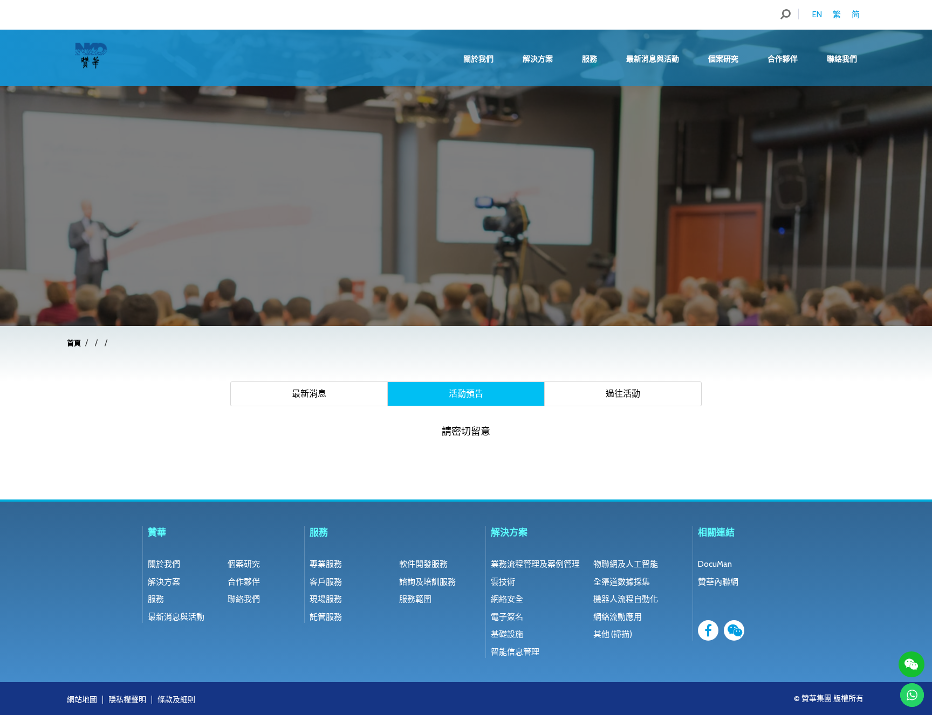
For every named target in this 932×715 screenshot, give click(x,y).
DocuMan (715, 564)
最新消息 (309, 393)
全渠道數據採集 (621, 582)
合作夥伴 (782, 59)
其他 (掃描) (612, 634)
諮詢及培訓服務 (427, 582)
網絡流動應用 (617, 617)
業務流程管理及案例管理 (535, 564)
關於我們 (478, 59)
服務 (589, 59)
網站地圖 (82, 699)
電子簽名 (507, 617)
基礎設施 (507, 634)
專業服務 (326, 564)
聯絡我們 (842, 59)
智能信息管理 (515, 652)
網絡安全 (507, 599)
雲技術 (503, 582)
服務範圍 (415, 599)
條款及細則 (176, 699)
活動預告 (466, 393)
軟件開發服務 (423, 564)
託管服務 (326, 617)
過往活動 (623, 393)
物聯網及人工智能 (625, 564)
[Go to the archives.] (92, 343)
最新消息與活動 (652, 59)
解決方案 (538, 59)
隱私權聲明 (127, 699)
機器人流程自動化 (625, 599)
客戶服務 (326, 582)
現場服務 (326, 599)
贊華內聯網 (718, 582)
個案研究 (723, 59)
